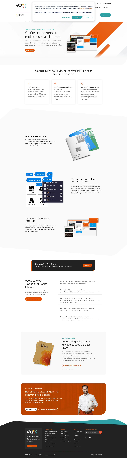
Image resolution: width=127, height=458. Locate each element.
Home (26, 21)
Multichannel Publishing (50, 433)
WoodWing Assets (64, 433)
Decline (87, 17)
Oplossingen (48, 429)
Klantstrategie (48, 435)
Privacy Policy (82, 8)
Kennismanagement (49, 441)
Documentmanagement (50, 437)
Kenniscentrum (77, 446)
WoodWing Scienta (37, 21)
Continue (77, 17)
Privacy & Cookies (39, 454)
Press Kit (76, 443)
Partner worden (77, 439)
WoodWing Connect (64, 439)
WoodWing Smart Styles (65, 441)
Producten (31, 21)
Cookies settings (66, 17)
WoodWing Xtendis (64, 437)
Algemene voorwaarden (50, 454)
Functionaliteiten (45, 21)
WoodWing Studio (64, 431)
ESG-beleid (76, 435)
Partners (76, 437)
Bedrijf (75, 429)
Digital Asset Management (51, 431)
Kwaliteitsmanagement (50, 443)
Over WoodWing (78, 431)
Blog (75, 433)
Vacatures (76, 441)
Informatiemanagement (50, 439)
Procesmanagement (49, 446)
